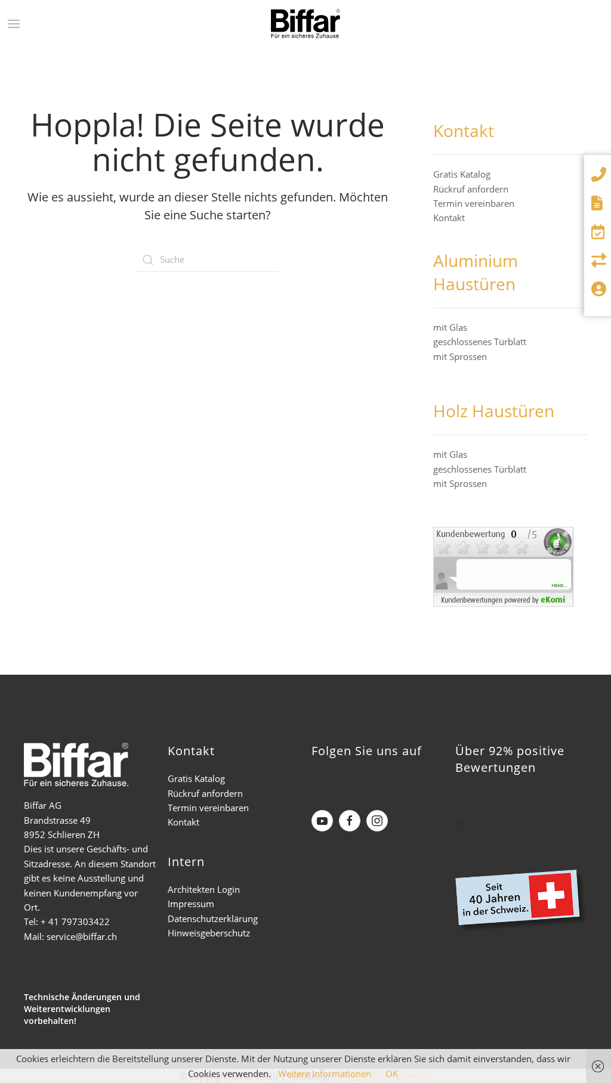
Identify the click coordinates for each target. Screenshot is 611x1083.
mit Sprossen (460, 356)
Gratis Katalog (461, 174)
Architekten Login (204, 889)
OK (391, 1073)
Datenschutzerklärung (213, 918)
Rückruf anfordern (470, 189)
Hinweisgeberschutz (209, 933)
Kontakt (449, 218)
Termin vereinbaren (473, 203)
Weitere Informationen (324, 1073)
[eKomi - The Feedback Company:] (503, 565)
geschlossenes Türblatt (479, 341)
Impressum (191, 904)
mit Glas (450, 327)
